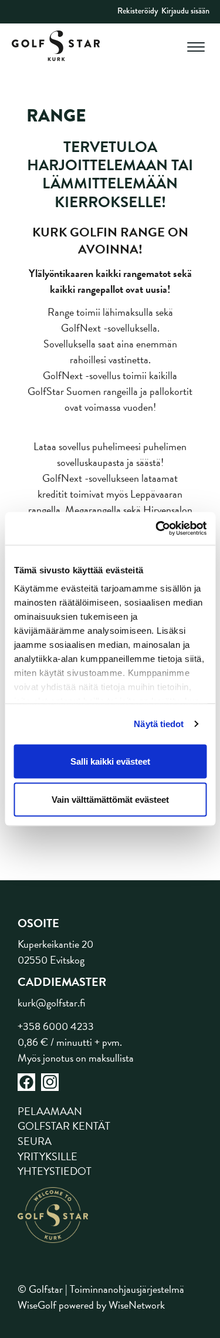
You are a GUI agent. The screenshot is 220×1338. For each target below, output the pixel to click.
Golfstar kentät (64, 1126)
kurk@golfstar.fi (51, 1003)
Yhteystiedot (55, 1171)
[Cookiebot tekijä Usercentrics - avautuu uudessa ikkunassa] (157, 528)
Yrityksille (47, 1156)
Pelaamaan (50, 1111)
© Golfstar (40, 1289)
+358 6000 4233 (56, 1026)
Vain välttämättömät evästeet (110, 800)
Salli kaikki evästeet (110, 761)
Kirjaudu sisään (185, 10)
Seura (35, 1141)
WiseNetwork (137, 1305)
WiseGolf (37, 1305)
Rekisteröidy (137, 10)
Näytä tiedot (159, 724)
